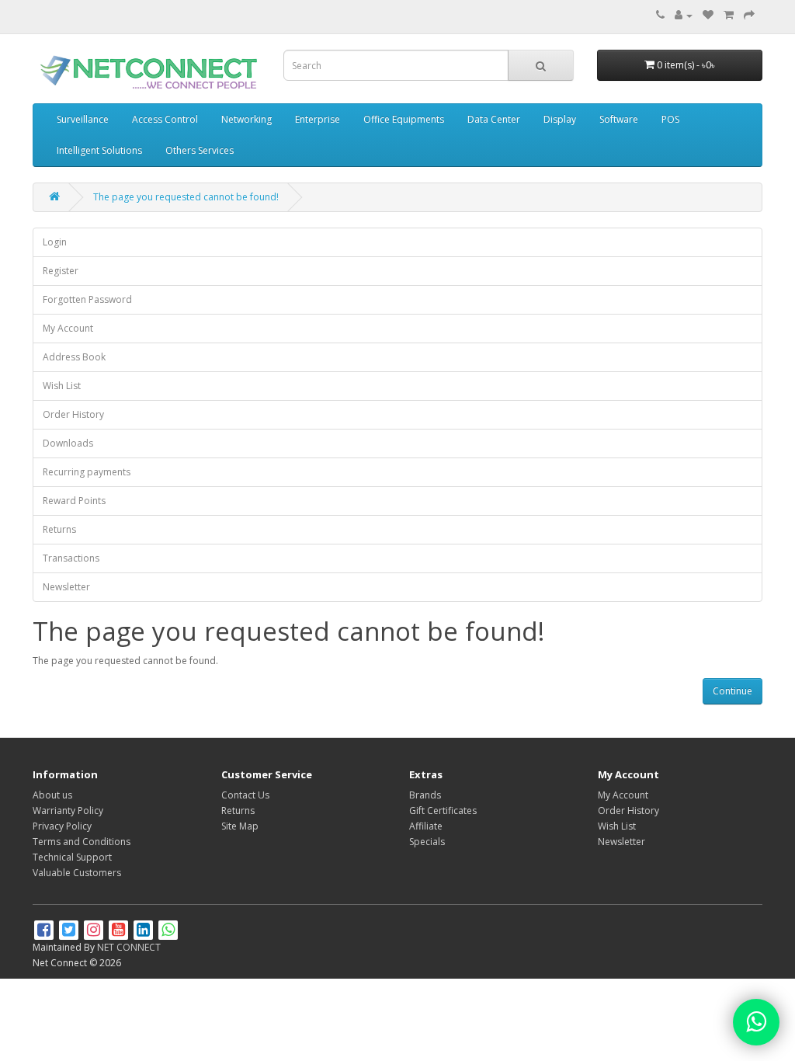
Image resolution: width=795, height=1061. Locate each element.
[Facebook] (45, 931)
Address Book (74, 357)
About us (52, 795)
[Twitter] (69, 931)
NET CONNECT (129, 947)
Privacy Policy (62, 826)
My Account (68, 328)
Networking (246, 119)
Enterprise (317, 119)
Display (559, 119)
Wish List (62, 385)
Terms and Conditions (81, 841)
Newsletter (66, 586)
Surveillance (83, 119)
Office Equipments (403, 119)
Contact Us (245, 795)
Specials (427, 841)
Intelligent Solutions (99, 150)
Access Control (165, 119)
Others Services (199, 150)
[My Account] (684, 15)
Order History (73, 414)
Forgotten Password (87, 299)
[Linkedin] (144, 931)
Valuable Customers (77, 872)
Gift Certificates (443, 810)
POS (670, 119)
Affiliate (426, 826)
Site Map (240, 826)
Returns (59, 529)
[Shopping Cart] (729, 15)
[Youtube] (119, 931)
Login (55, 242)
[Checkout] (749, 15)
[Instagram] (94, 931)
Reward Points (74, 500)
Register (60, 270)
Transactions (71, 558)
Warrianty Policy (68, 810)
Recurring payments (86, 471)
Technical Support (72, 857)
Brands (425, 795)
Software (618, 119)
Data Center (493, 119)
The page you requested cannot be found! (186, 197)
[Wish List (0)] (708, 15)
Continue (732, 690)
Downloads (68, 443)
